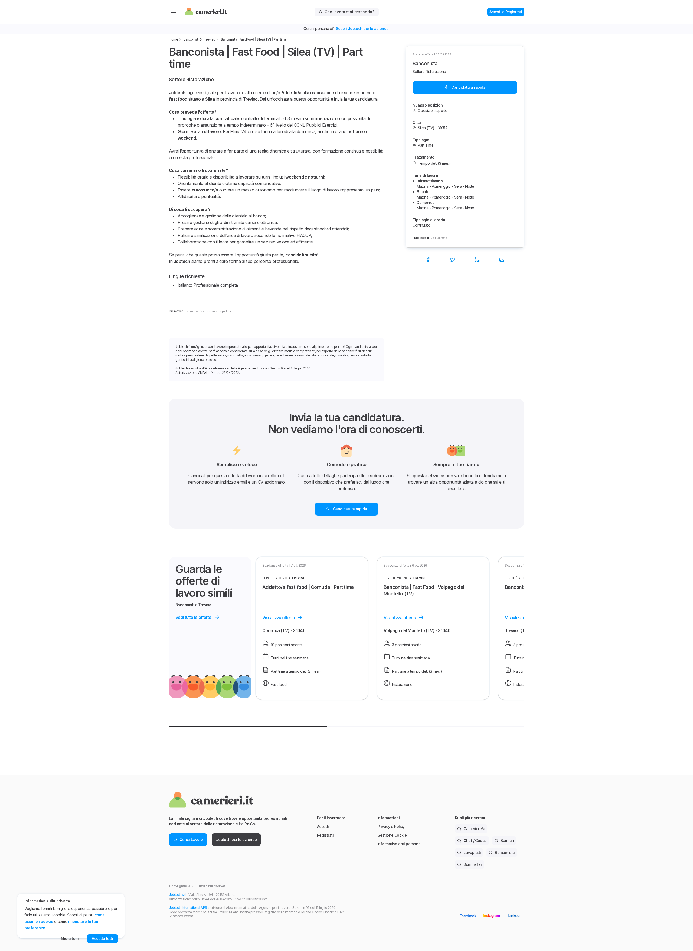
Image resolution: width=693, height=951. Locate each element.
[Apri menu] (173, 12)
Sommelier (472, 864)
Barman (507, 840)
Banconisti (191, 39)
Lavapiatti (472, 852)
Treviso (209, 39)
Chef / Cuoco (474, 840)
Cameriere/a (474, 828)
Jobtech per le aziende (236, 839)
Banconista (505, 852)
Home (173, 39)
